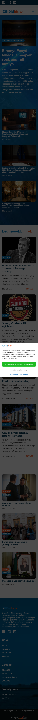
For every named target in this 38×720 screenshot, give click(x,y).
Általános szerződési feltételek (19, 374)
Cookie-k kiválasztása (19, 370)
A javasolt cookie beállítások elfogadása (19, 364)
